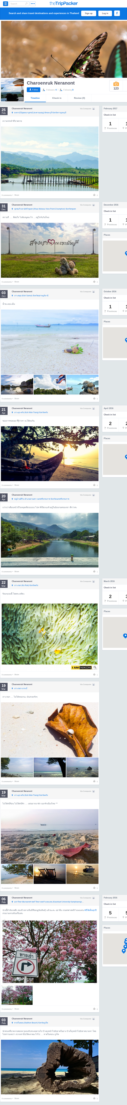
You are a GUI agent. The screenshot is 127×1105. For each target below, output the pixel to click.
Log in (105, 13)
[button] (123, 951)
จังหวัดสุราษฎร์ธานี (31, 296)
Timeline (35, 98)
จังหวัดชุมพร (45, 209)
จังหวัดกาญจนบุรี (40, 113)
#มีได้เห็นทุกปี (90, 910)
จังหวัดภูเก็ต (31, 1023)
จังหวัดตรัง (31, 412)
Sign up (88, 13)
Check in (56, 98)
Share (16, 195)
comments (7, 195)
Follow (35, 90)
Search (26, 3)
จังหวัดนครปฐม (49, 902)
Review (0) (79, 98)
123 (116, 88)
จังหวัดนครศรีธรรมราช (41, 499)
